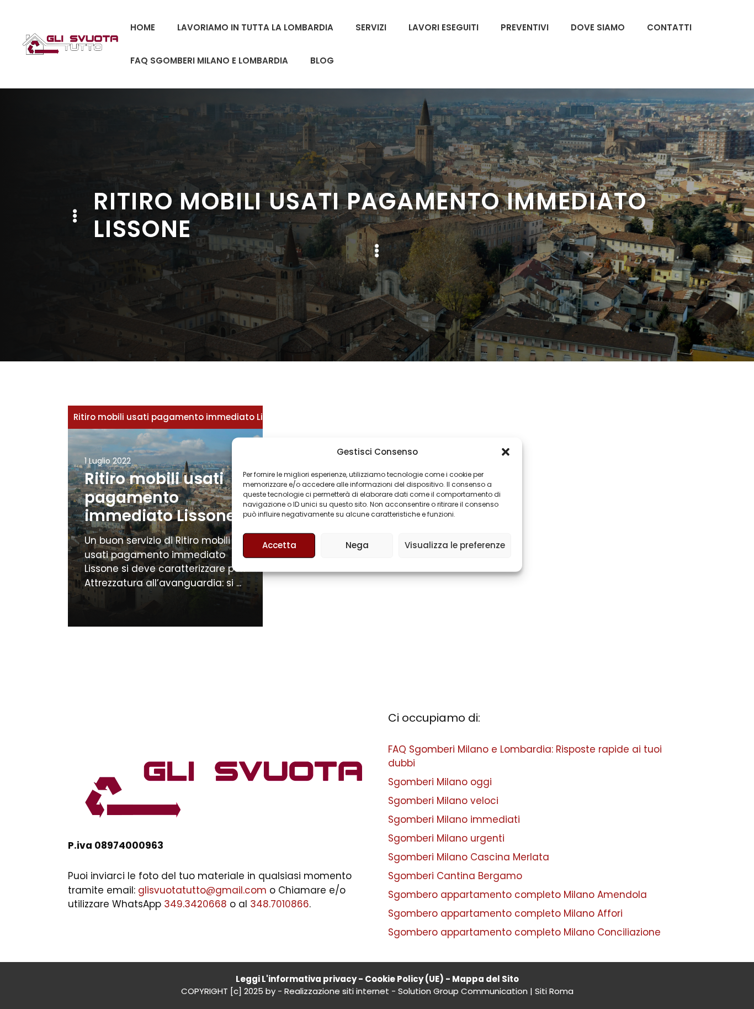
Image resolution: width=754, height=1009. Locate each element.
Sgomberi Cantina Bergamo (455, 875)
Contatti (669, 27)
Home (142, 27)
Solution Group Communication (463, 991)
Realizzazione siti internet (336, 991)
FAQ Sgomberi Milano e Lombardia (209, 60)
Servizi (370, 27)
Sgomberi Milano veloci (443, 800)
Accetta (279, 545)
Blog (322, 60)
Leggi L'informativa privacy (296, 979)
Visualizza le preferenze (455, 545)
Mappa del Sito (485, 979)
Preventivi (525, 27)
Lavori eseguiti (443, 27)
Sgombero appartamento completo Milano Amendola (517, 894)
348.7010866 (279, 904)
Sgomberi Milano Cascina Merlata (468, 857)
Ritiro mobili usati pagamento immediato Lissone (181, 417)
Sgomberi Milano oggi (440, 782)
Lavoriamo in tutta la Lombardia (255, 27)
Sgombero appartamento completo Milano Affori (505, 913)
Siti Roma (554, 991)
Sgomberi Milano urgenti (446, 838)
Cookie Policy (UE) (404, 979)
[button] (505, 452)
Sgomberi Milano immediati (454, 819)
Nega (357, 545)
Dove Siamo (598, 27)
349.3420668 (195, 904)
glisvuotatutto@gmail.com (202, 890)
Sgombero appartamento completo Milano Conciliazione (524, 932)
